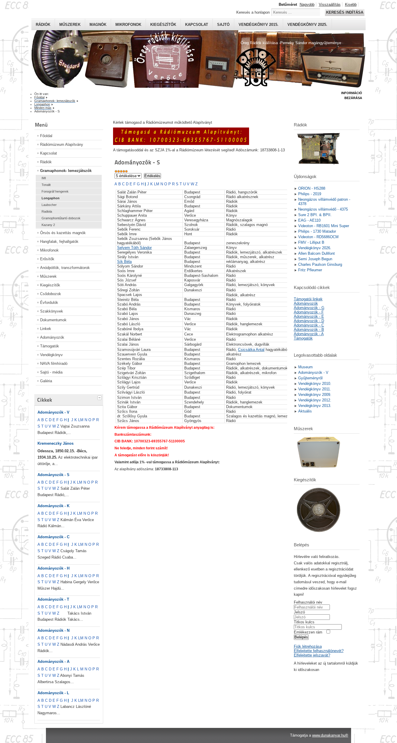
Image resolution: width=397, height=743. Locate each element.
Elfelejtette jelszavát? (312, 655)
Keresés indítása (344, 12)
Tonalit (46, 184)
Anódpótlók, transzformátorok (65, 267)
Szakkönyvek (51, 311)
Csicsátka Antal (251, 349)
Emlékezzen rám (308, 632)
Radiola (47, 211)
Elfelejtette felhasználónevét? (319, 651)
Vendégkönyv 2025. (307, 24)
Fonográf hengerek (55, 191)
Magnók (98, 24)
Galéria (46, 381)
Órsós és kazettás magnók (63, 233)
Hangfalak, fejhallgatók (59, 241)
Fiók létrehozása (308, 646)
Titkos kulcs (304, 622)
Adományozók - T (53, 599)
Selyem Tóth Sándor (134, 247)
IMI (44, 178)
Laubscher (49, 205)
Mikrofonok (128, 24)
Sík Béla (124, 261)
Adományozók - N (53, 630)
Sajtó (223, 24)
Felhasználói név (308, 602)
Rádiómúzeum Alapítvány (61, 144)
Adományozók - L (53, 693)
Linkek (45, 328)
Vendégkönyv (51, 355)
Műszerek (70, 24)
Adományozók (52, 337)
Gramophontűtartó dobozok (61, 218)
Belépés (301, 637)
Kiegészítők (163, 24)
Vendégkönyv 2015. (258, 24)
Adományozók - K (53, 506)
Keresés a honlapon (253, 12)
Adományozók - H (53, 568)
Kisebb (351, 4)
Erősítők (47, 259)
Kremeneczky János (55, 443)
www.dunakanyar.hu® (330, 735)
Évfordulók (49, 302)
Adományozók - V (53, 412)
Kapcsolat (196, 24)
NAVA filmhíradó (53, 363)
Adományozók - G (309, 308)
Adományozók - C (53, 537)
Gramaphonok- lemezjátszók (66, 170)
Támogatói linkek (308, 299)
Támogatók (49, 346)
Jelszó (299, 612)
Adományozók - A (53, 661)
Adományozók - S (53, 475)
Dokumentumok (53, 320)
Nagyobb (307, 4)
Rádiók (43, 24)
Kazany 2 (48, 225)
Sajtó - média (51, 372)
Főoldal (46, 136)
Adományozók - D (309, 321)
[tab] (100, 397)
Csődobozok (50, 294)
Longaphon (51, 198)
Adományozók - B (309, 329)
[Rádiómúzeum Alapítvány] (181, 143)
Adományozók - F (309, 312)
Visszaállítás (330, 4)
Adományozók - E (309, 316)
